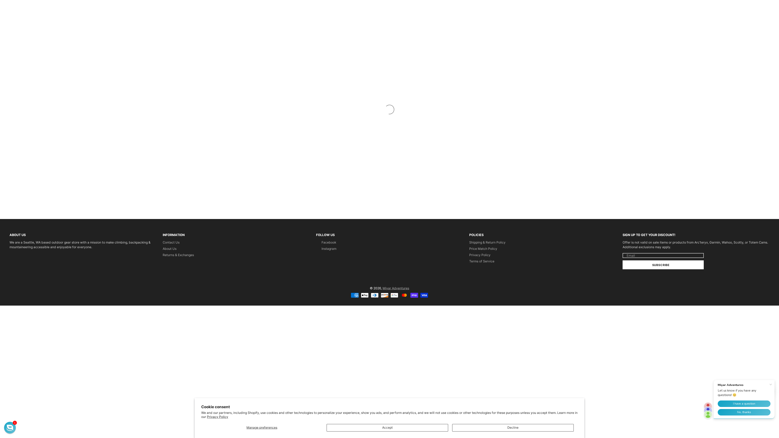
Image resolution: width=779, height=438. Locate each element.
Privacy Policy (217, 417)
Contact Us (171, 242)
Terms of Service (481, 261)
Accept (387, 427)
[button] (10, 428)
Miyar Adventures (396, 288)
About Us (169, 249)
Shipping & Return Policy (487, 242)
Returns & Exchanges (178, 255)
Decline (513, 427)
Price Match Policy (483, 249)
